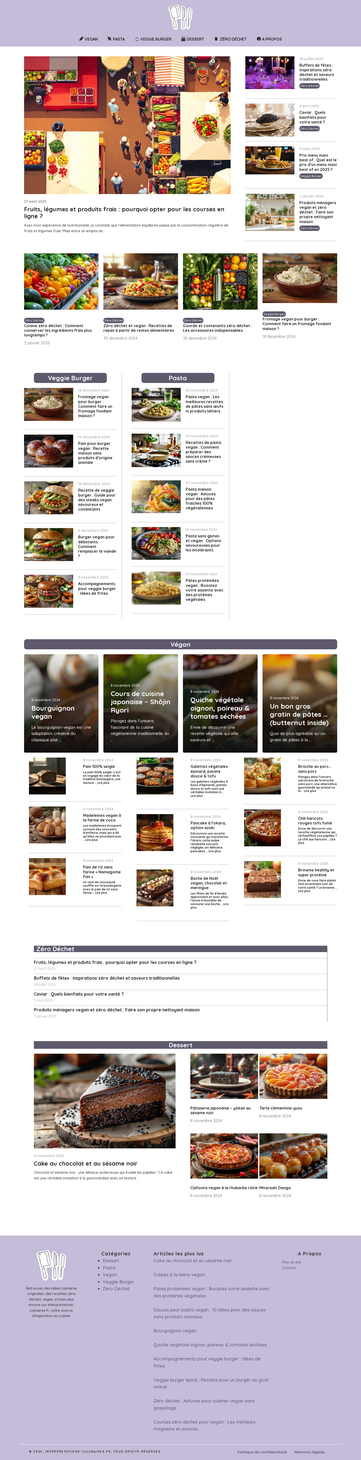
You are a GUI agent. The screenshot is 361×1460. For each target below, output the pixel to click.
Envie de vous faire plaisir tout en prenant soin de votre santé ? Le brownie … (317, 884)
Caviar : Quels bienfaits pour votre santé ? (312, 117)
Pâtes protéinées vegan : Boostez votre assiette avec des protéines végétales (204, 590)
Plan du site (291, 1262)
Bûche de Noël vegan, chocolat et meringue (209, 883)
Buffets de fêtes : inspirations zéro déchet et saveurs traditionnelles (316, 72)
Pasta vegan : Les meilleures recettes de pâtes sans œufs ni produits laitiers (204, 403)
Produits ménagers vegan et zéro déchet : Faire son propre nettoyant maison (317, 212)
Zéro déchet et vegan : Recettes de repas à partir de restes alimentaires (138, 328)
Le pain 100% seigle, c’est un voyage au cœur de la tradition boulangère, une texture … (102, 777)
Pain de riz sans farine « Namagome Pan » (102, 872)
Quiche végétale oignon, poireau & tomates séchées (220, 707)
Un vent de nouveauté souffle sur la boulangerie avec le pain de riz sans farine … (102, 887)
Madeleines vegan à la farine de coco (102, 817)
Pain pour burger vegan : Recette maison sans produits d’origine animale (95, 453)
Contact (289, 1267)
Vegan (110, 1275)
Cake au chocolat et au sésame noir (86, 1163)
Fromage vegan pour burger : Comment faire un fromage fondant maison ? (297, 324)
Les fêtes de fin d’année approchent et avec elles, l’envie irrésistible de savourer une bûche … (210, 899)
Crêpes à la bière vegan (179, 1275)
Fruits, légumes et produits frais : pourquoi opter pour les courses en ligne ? (124, 212)
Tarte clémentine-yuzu (280, 1108)
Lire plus (103, 783)
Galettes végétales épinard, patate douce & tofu (209, 771)
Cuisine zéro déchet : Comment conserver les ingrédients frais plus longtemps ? (58, 330)
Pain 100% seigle (99, 766)
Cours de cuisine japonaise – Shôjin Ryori (140, 701)
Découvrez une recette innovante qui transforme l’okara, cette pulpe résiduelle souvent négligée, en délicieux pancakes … (209, 842)
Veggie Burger (311, 176)
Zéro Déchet (309, 86)
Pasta (109, 1268)
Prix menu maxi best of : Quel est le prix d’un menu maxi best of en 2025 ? (318, 162)
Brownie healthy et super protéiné (316, 872)
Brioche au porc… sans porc (314, 769)
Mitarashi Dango (275, 1187)
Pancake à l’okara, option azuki (208, 825)
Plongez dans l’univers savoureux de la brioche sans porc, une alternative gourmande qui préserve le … (317, 784)
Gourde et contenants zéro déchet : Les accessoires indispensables (217, 328)
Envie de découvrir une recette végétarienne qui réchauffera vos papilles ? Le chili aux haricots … (317, 834)
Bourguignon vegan (53, 712)
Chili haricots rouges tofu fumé (315, 820)
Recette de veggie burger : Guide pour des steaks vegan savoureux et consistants (96, 500)
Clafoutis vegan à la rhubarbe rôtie (224, 1187)
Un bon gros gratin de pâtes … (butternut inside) (299, 714)
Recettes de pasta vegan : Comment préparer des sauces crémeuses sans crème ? (203, 452)
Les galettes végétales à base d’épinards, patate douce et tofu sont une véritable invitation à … (209, 787)
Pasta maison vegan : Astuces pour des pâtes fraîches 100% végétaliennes (201, 499)
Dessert (111, 1260)
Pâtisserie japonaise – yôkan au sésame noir (220, 1110)
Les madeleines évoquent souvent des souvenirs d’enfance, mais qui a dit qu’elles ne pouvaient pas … (102, 833)
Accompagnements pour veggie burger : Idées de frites (97, 588)
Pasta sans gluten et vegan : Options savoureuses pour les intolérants (203, 543)
